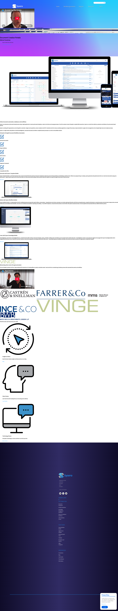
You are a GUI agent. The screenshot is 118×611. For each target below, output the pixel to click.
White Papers (61, 561)
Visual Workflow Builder (61, 528)
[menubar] (79, 6)
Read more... (104, 604)
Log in (100, 6)
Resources (91, 6)
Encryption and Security (61, 540)
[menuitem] (58, 6)
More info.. (2, 206)
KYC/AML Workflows (62, 507)
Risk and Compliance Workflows (62, 515)
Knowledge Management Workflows (61, 511)
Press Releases (61, 559)
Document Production (61, 504)
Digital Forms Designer (61, 531)
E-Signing (60, 537)
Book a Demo (4, 441)
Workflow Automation (69, 6)
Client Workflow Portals (61, 518)
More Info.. (2, 179)
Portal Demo (61, 552)
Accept (104, 607)
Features (81, 6)
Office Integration (61, 544)
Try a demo (4, 44)
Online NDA (9, 44)
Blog (3, 361)
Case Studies (4, 401)
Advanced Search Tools (62, 535)
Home (57, 6)
